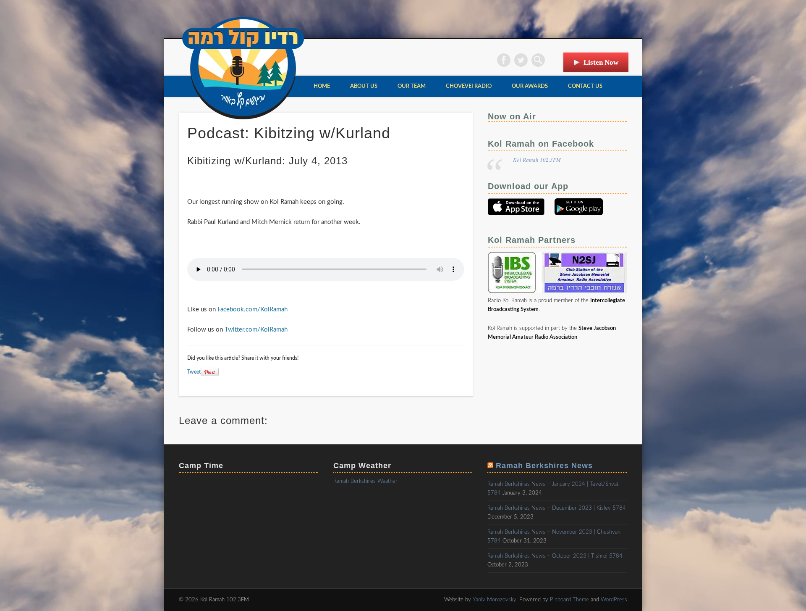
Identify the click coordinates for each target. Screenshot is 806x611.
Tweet (194, 371)
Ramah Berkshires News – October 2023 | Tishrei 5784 (555, 556)
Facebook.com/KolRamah (252, 309)
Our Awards (530, 86)
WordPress (614, 600)
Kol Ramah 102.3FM (537, 159)
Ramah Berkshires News (544, 465)
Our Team (412, 86)
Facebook (503, 60)
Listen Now (601, 62)
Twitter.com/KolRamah (256, 330)
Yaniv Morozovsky (494, 600)
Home (322, 86)
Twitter (521, 60)
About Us (363, 86)
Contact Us (585, 86)
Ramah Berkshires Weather (365, 481)
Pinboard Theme (569, 600)
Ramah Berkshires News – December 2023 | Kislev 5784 (556, 508)
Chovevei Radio (469, 86)
